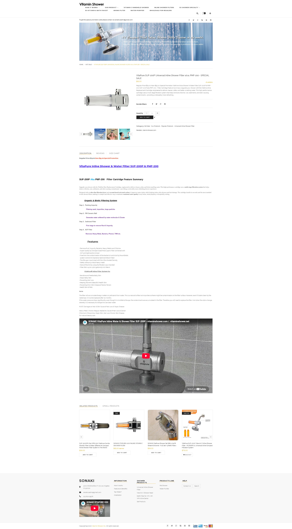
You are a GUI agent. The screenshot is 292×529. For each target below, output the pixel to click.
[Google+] (161, 104)
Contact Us (187, 486)
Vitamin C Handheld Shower (136, 7)
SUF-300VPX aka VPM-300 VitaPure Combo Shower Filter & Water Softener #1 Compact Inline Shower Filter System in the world (94, 445)
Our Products (155, 126)
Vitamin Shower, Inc (99, 526)
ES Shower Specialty (189, 7)
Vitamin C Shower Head (145, 493)
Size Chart (114, 153)
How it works (91, 7)
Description (85, 153)
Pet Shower (163, 485)
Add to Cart (145, 117)
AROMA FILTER (119, 10)
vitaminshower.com (149, 130)
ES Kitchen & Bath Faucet (96, 10)
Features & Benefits (120, 489)
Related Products (89, 406)
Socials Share (141, 104)
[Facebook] (152, 104)
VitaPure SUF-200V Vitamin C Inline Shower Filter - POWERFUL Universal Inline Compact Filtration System (197, 445)
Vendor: (139, 130)
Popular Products (167, 126)
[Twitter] (156, 104)
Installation (117, 495)
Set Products (141, 501)
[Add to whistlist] (103, 457)
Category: (140, 126)
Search (196, 486)
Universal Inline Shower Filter (184, 126)
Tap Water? (118, 492)
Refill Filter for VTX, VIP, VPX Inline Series (145, 497)
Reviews (100, 153)
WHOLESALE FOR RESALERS (161, 10)
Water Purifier (137, 10)
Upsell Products (110, 406)
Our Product (111, 7)
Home (81, 64)
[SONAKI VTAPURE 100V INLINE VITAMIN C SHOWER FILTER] (133, 455)
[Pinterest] (165, 104)
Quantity (139, 113)
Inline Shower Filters (164, 7)
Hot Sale (88, 64)
